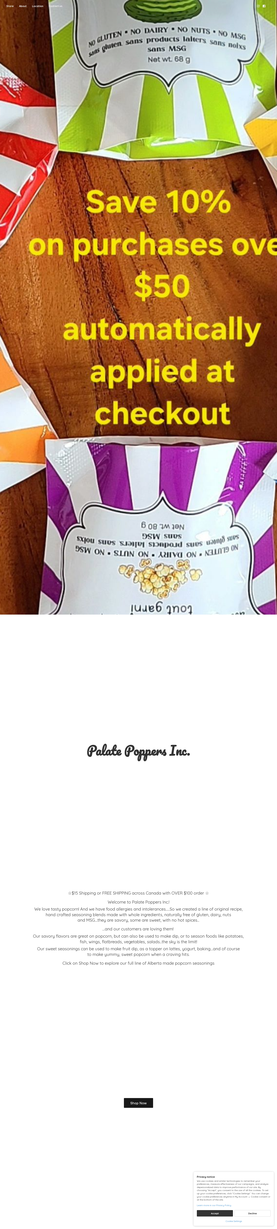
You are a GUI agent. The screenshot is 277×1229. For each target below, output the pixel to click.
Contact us (55, 6)
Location (37, 6)
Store (10, 6)
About (23, 6)
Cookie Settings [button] (234, 1221)
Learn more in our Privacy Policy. (214, 1205)
